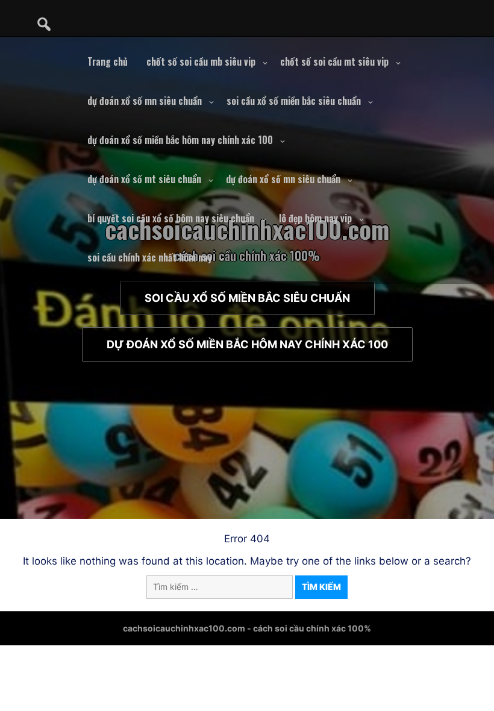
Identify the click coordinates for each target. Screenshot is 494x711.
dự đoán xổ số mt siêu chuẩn (144, 179)
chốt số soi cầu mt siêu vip (334, 61)
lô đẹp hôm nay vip (315, 218)
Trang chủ (107, 61)
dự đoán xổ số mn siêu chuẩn (144, 100)
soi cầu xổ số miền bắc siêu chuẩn (294, 100)
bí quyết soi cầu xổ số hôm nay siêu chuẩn (170, 218)
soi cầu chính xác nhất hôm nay (149, 257)
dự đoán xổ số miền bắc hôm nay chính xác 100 (180, 140)
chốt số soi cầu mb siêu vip (200, 61)
